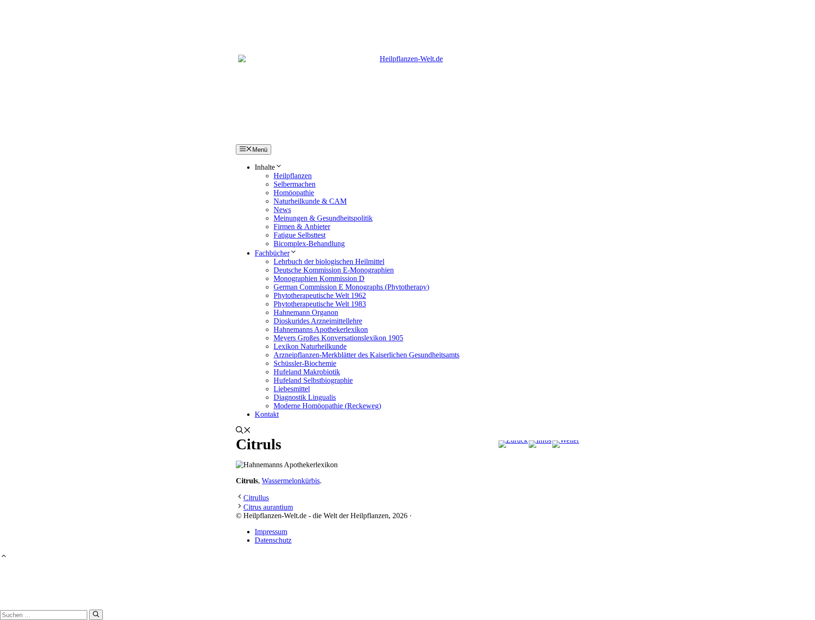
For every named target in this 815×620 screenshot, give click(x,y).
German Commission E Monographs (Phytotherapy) (351, 287)
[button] (243, 431)
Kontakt (267, 414)
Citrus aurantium (268, 507)
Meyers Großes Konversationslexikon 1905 (338, 338)
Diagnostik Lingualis (305, 397)
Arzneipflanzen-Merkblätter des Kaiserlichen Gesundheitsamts (366, 355)
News (282, 210)
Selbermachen (295, 184)
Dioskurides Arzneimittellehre (318, 321)
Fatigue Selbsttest (299, 235)
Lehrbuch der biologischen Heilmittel (329, 261)
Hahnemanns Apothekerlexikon (321, 329)
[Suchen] (96, 615)
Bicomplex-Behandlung (309, 244)
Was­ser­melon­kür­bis (291, 481)
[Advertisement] (407, 21)
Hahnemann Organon (306, 312)
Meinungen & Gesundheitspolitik (323, 218)
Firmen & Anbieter (302, 227)
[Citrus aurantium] (565, 444)
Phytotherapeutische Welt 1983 (320, 304)
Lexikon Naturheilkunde (310, 346)
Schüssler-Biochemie (305, 363)
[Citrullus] (513, 444)
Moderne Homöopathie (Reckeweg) (327, 406)
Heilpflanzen (293, 176)
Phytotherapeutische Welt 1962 (320, 295)
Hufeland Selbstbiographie (313, 380)
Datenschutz (273, 540)
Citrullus (256, 498)
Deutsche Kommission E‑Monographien (334, 270)
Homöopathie (294, 193)
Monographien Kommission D (319, 278)
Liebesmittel (292, 389)
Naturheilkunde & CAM (310, 201)
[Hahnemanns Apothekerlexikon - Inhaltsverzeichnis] (540, 444)
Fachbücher (272, 253)
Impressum (271, 532)
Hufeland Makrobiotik (307, 372)
